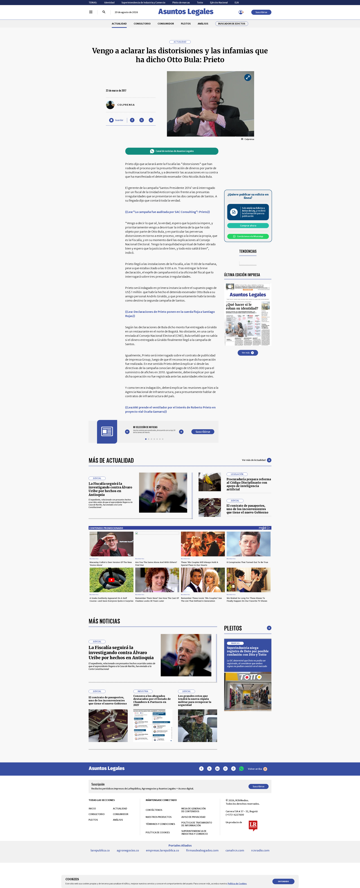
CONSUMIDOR (166, 23)
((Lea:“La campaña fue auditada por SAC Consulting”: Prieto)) (167, 212)
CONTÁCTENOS (154, 810)
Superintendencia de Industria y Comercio (143, 2)
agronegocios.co (128, 850)
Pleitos (233, 628)
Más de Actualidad (111, 460)
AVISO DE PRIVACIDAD (193, 817)
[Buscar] (104, 12)
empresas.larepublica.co (162, 850)
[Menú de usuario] (240, 12)
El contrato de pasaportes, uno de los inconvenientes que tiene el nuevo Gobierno (247, 509)
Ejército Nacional (219, 2)
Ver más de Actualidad (254, 460)
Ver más (246, 352)
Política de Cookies (237, 883)
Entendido (283, 881)
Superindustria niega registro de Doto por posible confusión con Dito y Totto (248, 651)
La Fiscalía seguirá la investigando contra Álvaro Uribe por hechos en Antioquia (110, 489)
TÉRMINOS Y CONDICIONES (160, 824)
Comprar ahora (248, 225)
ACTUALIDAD (119, 23)
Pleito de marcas (181, 2)
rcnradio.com (260, 850)
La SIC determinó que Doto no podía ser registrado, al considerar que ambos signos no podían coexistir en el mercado (247, 663)
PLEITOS (186, 23)
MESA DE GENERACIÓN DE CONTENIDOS (193, 810)
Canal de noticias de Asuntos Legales (175, 151)
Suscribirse (261, 12)
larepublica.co (100, 850)
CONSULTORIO (142, 23)
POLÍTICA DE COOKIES (158, 832)
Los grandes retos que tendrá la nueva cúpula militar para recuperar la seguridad (194, 700)
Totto (200, 2)
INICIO (92, 808)
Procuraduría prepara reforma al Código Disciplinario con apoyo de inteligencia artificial (249, 484)
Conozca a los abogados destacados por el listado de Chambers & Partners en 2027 (152, 700)
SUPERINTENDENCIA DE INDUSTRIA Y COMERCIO (194, 832)
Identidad (109, 2)
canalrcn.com (235, 850)
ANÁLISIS (203, 23)
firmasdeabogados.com (202, 850)
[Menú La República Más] (91, 12)
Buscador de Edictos (231, 23)
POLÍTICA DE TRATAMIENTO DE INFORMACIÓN (196, 824)
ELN (237, 2)
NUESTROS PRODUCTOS (159, 817)
